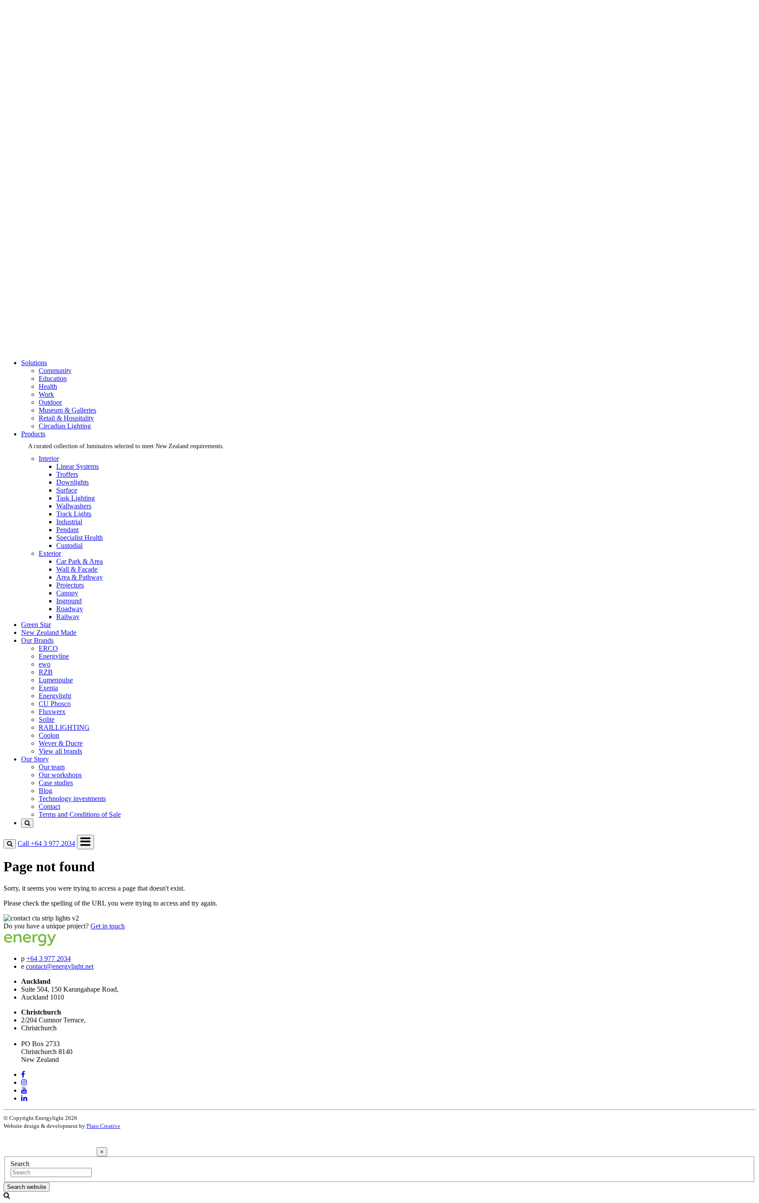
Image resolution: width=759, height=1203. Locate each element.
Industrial (69, 521)
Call (46, 843)
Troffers (67, 474)
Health (48, 63)
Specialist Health (79, 537)
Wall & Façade (77, 569)
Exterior (50, 134)
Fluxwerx (52, 237)
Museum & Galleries (67, 87)
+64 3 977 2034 (48, 958)
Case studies (56, 316)
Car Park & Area (79, 561)
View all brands (60, 276)
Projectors (70, 585)
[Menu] (85, 842)
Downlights (72, 482)
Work (46, 71)
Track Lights (73, 514)
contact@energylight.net (60, 966)
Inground (69, 601)
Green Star (36, 142)
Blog (45, 324)
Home (29, 23)
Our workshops (60, 308)
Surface (66, 490)
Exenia (48, 213)
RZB (46, 197)
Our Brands (37, 158)
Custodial (69, 545)
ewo (45, 189)
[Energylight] (47, 943)
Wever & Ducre (61, 268)
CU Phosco (55, 229)
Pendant (67, 529)
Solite (46, 245)
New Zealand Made (48, 150)
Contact (49, 340)
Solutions (34, 31)
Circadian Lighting (65, 102)
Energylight (55, 221)
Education (53, 55)
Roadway (69, 608)
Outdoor (50, 79)
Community (55, 47)
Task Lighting (75, 498)
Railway (68, 616)
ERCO (48, 174)
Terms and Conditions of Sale (80, 347)
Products (33, 110)
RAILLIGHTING (64, 253)
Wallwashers (73, 506)
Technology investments (72, 332)
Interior (49, 126)
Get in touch (107, 926)
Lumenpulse (56, 205)
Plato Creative (103, 1126)
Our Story (35, 284)
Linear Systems (77, 466)
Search (20, 1163)
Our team (52, 300)
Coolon (49, 261)
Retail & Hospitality (66, 94)
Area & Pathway (79, 577)
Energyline (54, 181)
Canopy (67, 593)
